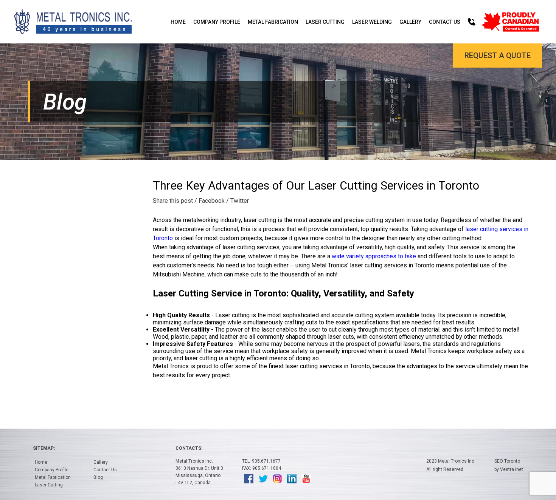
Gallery (410, 22)
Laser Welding (372, 22)
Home (178, 22)
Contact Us (444, 22)
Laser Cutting (325, 22)
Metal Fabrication (273, 22)
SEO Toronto (507, 461)
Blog (98, 477)
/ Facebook (209, 200)
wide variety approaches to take (374, 256)
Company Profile (216, 22)
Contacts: (188, 448)
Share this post (173, 200)
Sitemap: (44, 448)
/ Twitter (237, 200)
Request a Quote (497, 55)
